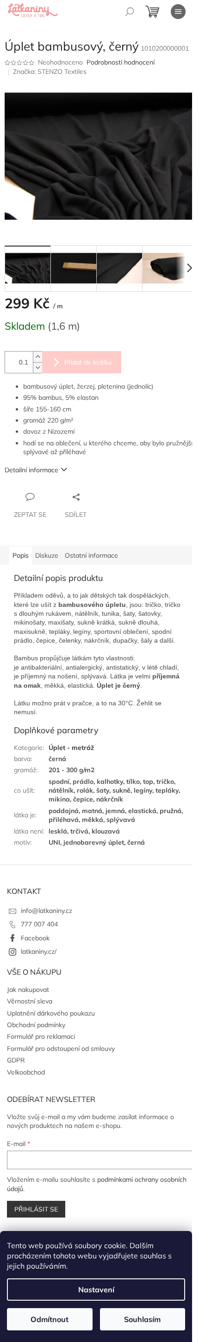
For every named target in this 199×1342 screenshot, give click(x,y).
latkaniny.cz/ (38, 951)
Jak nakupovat (28, 989)
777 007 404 (39, 924)
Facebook (35, 938)
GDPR (16, 1060)
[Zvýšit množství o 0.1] (37, 357)
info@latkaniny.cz (46, 910)
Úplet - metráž (71, 747)
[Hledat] (129, 11)
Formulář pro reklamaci (41, 1036)
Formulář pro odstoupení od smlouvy (61, 1048)
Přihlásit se (36, 1209)
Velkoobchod (26, 1072)
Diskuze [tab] (46, 555)
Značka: (50, 71)
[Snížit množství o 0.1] (37, 367)
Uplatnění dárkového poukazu (51, 1013)
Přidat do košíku (88, 362)
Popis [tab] (20, 555)
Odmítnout (49, 1319)
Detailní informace (31, 470)
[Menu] (178, 11)
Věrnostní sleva (29, 1001)
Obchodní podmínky (36, 1025)
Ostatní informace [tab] (91, 555)
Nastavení (96, 1289)
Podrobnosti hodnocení (121, 62)
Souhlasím (142, 1319)
